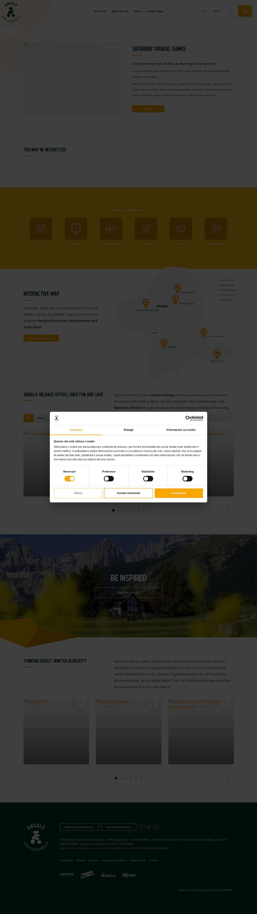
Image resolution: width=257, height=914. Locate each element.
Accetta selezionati (128, 493)
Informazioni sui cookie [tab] (180, 429)
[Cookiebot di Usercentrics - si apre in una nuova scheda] (188, 418)
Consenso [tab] (76, 429)
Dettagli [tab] (128, 429)
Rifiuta (78, 493)
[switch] (109, 478)
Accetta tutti (178, 493)
